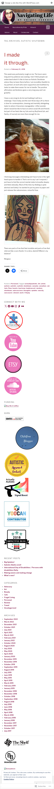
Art (39, 283)
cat (48, 286)
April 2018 (8, 712)
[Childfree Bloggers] (27, 451)
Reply (27, 292)
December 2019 (10, 659)
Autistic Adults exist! (12, 565)
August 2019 (9, 670)
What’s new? (9, 575)
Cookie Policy (9, 779)
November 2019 (10, 662)
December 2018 (10, 691)
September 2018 (10, 699)
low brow (21, 288)
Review (7, 603)
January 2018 (9, 720)
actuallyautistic (31, 283)
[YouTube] (12, 306)
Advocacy (8, 587)
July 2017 (7, 731)
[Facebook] (9, 306)
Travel (6, 605)
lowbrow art (30, 288)
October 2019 (9, 664)
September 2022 (11, 619)
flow (10, 288)
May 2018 (8, 710)
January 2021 (9, 640)
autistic (13, 286)
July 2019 (7, 672)
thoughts (27, 290)
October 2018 (9, 696)
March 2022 (9, 622)
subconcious (18, 290)
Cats (6, 288)
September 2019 (10, 667)
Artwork (33, 27)
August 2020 (9, 646)
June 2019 (8, 675)
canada (35, 286)
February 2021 (10, 638)
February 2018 (10, 718)
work (21, 292)
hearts (15, 288)
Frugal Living (9, 597)
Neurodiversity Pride (20, 27)
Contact (35, 32)
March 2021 (8, 635)
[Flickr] (22, 306)
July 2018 (8, 704)
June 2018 (8, 707)
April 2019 (8, 680)
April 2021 (8, 632)
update (34, 290)
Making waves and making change (18, 573)
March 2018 (9, 715)
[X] (5, 306)
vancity (41, 290)
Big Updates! (9, 562)
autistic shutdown (24, 286)
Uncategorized (10, 608)
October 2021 (9, 627)
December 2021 (10, 624)
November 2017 (10, 726)
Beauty (7, 592)
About (15, 32)
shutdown (8, 290)
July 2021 (7, 630)
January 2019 (9, 688)
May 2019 (8, 678)
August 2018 (9, 702)
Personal (14, 283)
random (39, 288)
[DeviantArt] (19, 306)
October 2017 (9, 728)
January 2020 (9, 656)
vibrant (16, 292)
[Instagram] (15, 306)
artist (43, 283)
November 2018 (10, 694)
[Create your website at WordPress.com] (27, 3)
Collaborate (25, 32)
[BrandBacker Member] (10, 763)
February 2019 (10, 686)
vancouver (8, 292)
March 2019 (8, 683)
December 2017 (10, 723)
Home (7, 27)
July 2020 (8, 648)
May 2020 (8, 651)
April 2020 (8, 654)
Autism (7, 32)
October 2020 (9, 643)
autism (7, 286)
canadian (42, 286)
